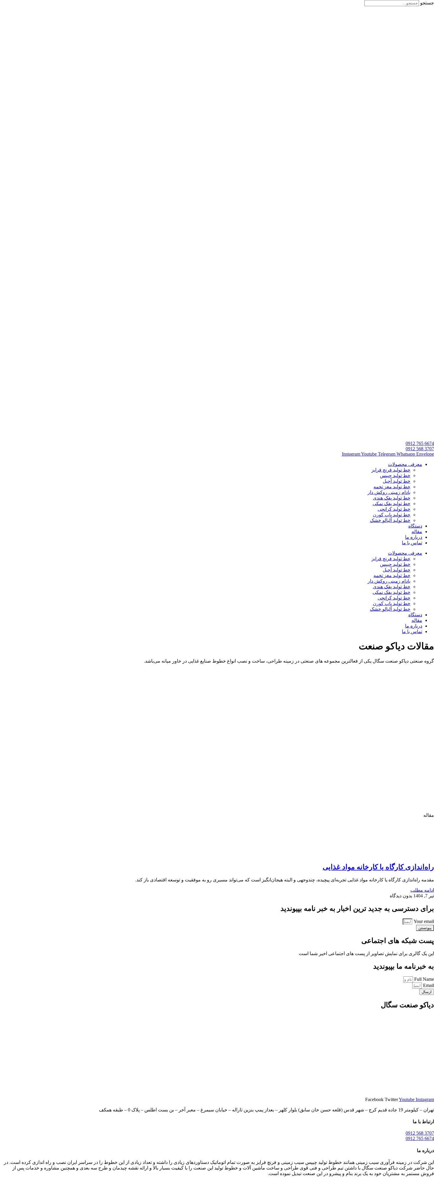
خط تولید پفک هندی (391, 497)
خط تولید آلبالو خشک (390, 520)
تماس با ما (412, 542)
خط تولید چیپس (395, 475)
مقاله (417, 531)
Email (428, 985)
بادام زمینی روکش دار (389, 492)
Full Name (423, 979)
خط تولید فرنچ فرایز (390, 469)
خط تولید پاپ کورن (391, 514)
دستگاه (415, 525)
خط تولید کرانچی (394, 509)
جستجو (427, 2)
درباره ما (413, 537)
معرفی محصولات (405, 464)
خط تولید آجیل (396, 481)
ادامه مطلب (422, 890)
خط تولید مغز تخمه (391, 486)
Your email (423, 921)
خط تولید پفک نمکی (391, 503)
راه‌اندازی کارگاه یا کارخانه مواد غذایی (378, 867)
